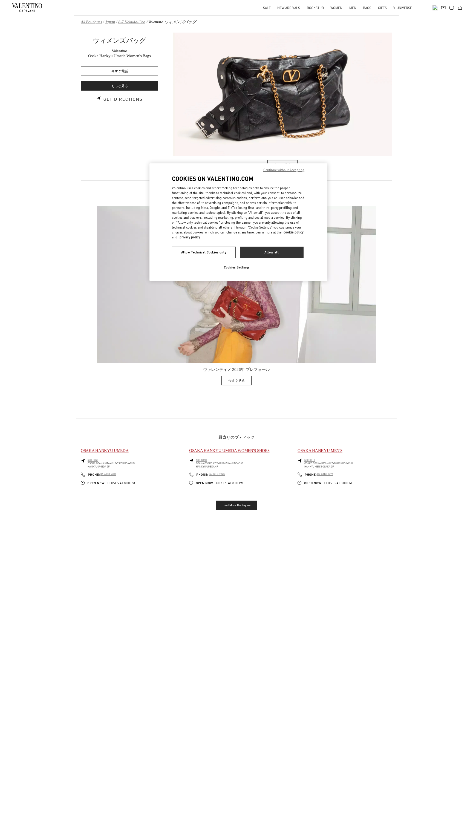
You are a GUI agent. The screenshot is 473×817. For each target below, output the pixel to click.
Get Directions (123, 99)
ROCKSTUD (315, 8)
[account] (451, 8)
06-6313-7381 (108, 474)
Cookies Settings (237, 267)
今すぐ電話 (119, 71)
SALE (267, 8)
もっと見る (119, 86)
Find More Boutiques (236, 505)
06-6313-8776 (325, 474)
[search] (435, 7)
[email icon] (443, 7)
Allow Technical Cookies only (204, 252)
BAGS (367, 8)
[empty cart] (460, 7)
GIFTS (382, 8)
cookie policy (294, 232)
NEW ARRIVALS (288, 8)
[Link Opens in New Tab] (236, 284)
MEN (352, 8)
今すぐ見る (240, 382)
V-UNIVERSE (402, 8)
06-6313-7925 (217, 474)
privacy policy (190, 237)
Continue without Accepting (283, 170)
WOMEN (336, 8)
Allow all (271, 252)
